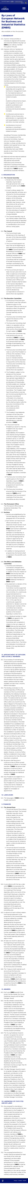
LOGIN (12, 1)
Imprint (24, 1180)
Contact (20, 1180)
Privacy (15, 1180)
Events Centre (18, 1)
